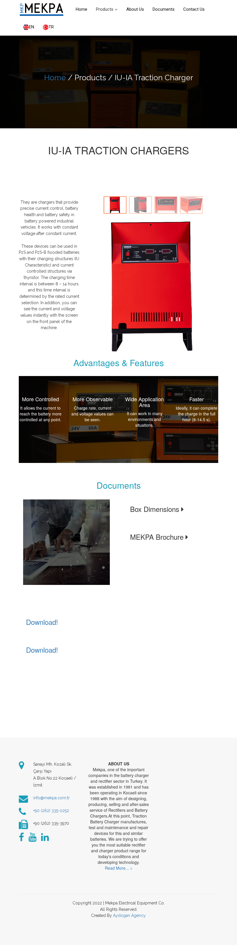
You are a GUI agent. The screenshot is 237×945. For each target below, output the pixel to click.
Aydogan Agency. (129, 915)
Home (81, 9)
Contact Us (194, 9)
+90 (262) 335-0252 (51, 810)
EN (31, 27)
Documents (164, 9)
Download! (42, 622)
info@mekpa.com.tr (51, 798)
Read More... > (118, 868)
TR (51, 27)
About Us (135, 9)
